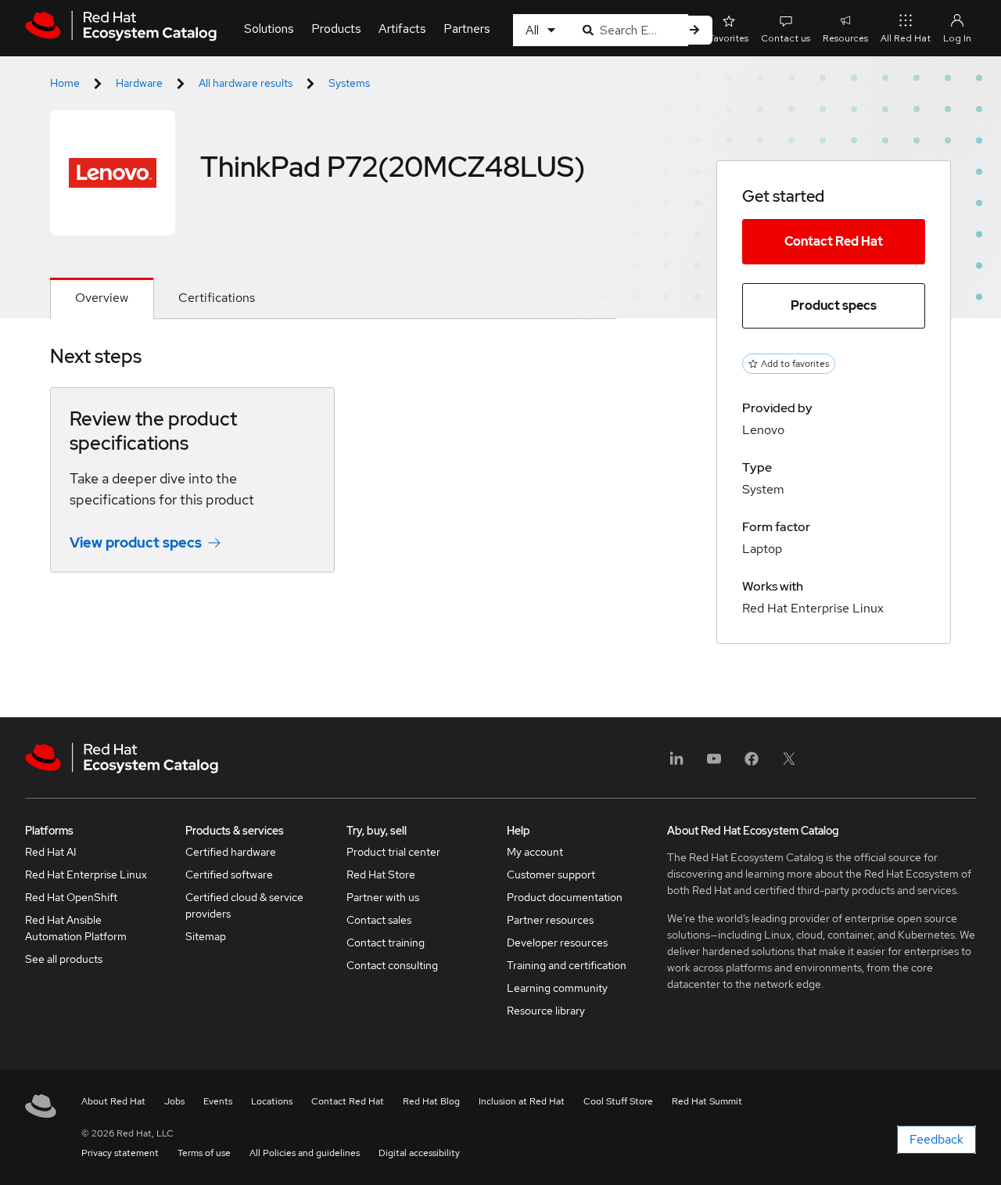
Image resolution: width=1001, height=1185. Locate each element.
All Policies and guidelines (304, 1153)
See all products (63, 959)
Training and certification (566, 965)
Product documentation (564, 897)
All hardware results (245, 83)
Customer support (551, 874)
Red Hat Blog (431, 1101)
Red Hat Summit (707, 1101)
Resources (845, 38)
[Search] (694, 30)
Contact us (785, 38)
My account (535, 852)
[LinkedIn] (676, 764)
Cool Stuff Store (618, 1101)
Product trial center (393, 852)
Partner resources (550, 920)
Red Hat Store (380, 874)
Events (217, 1101)
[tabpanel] (333, 470)
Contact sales (378, 920)
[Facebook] (751, 764)
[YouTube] (714, 764)
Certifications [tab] (216, 297)
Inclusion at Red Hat (522, 1101)
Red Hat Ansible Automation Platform (76, 928)
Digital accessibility (419, 1153)
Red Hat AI (51, 852)
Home (65, 83)
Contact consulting (392, 965)
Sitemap (205, 936)
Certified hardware (230, 852)
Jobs (174, 1101)
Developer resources (557, 942)
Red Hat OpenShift (71, 897)
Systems (349, 83)
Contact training (385, 942)
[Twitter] (789, 764)
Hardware (139, 83)
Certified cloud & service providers (244, 905)
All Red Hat (906, 38)
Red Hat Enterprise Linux (86, 874)
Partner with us (382, 897)
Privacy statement (120, 1153)
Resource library (546, 1011)
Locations (271, 1101)
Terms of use (204, 1153)
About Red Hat (113, 1101)
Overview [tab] (101, 297)
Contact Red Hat (833, 241)
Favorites (728, 38)
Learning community (557, 988)
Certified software (229, 874)
